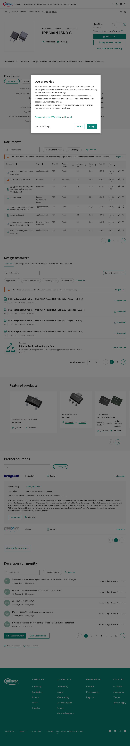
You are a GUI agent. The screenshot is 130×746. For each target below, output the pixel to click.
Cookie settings (42, 126)
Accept (92, 126)
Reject (80, 126)
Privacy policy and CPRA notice (48, 117)
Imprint (68, 117)
